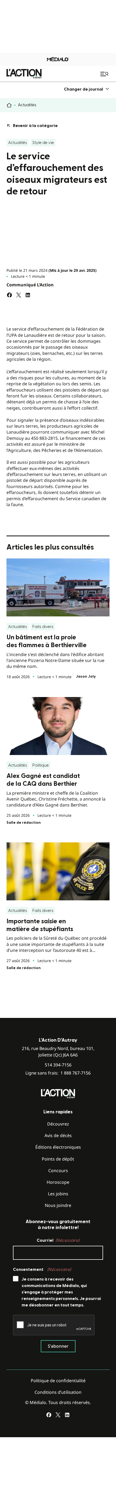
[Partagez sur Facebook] (9, 295)
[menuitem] (87, 89)
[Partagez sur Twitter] (19, 295)
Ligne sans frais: (58, 1073)
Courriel (58, 1240)
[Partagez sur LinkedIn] (28, 295)
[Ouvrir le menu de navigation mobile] (105, 73)
